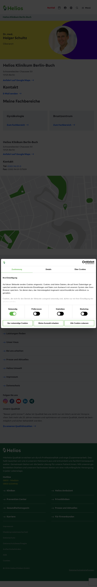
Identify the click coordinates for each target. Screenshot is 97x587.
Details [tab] (48, 269)
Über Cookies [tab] (80, 269)
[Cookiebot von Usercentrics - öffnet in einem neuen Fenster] (84, 262)
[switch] (36, 314)
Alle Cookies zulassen (79, 323)
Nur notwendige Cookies (17, 323)
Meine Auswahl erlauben (48, 323)
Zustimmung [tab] (17, 269)
